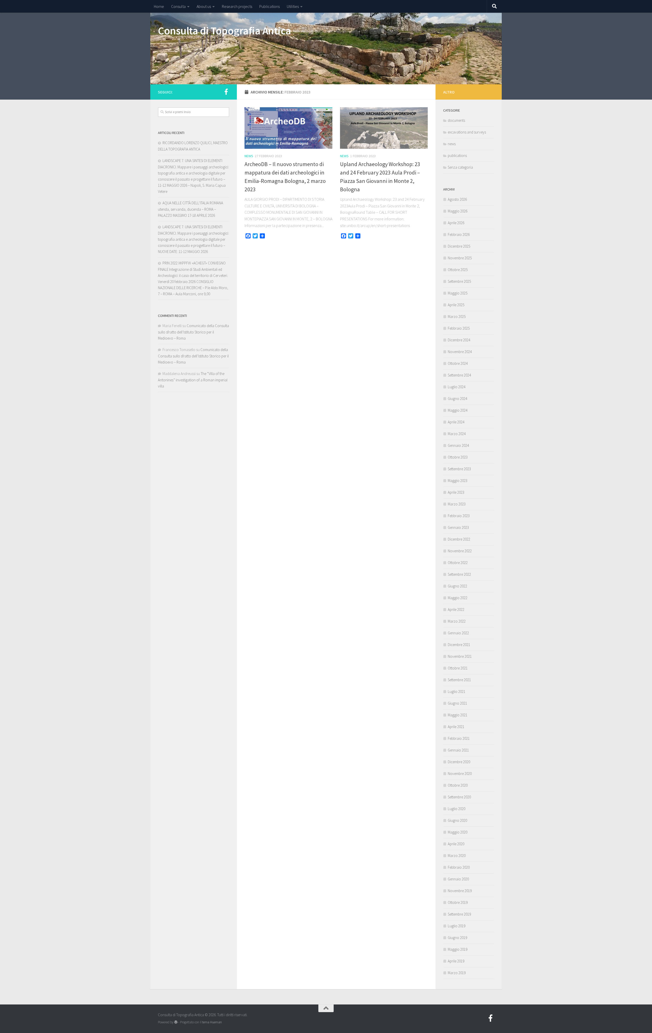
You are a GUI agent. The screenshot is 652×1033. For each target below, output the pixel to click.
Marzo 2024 (457, 433)
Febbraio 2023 (459, 515)
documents (456, 120)
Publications (269, 6)
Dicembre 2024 (459, 340)
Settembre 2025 (459, 281)
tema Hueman (212, 1022)
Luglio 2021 (456, 691)
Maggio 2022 (457, 597)
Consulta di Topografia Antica (224, 30)
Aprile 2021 (456, 726)
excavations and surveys (467, 132)
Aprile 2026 (456, 222)
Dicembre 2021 (459, 644)
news (248, 156)
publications (457, 155)
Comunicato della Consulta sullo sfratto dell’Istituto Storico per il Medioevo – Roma (193, 332)
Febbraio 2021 (459, 738)
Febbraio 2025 (459, 328)
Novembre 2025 (460, 258)
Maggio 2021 (457, 715)
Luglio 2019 (456, 925)
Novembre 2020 (460, 773)
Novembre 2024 (460, 351)
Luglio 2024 (456, 386)
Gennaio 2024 (458, 445)
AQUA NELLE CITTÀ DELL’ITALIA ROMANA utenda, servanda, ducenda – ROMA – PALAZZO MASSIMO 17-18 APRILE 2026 (190, 209)
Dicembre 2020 (459, 761)
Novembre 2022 (460, 550)
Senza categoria (460, 167)
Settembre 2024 (459, 375)
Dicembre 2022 (459, 539)
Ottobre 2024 (458, 363)
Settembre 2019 (459, 914)
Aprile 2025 (456, 304)
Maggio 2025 (457, 293)
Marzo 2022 (457, 621)
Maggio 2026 (457, 211)
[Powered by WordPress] (176, 1022)
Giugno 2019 (457, 937)
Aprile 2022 (456, 609)
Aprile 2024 (456, 422)
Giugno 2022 (457, 586)
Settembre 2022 (459, 574)
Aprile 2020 (456, 843)
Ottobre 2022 (458, 562)
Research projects (237, 6)
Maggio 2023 (457, 480)
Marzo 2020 (457, 855)
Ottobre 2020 (458, 785)
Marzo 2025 (457, 316)
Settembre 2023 (459, 468)
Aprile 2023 (456, 492)
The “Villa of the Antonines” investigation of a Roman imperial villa (192, 379)
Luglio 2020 (456, 808)
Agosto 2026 (457, 199)
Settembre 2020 (459, 797)
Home (159, 6)
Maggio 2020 (457, 832)
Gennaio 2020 (458, 879)
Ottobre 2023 (458, 457)
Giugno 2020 (457, 820)
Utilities (293, 6)
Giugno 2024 (457, 398)
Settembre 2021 (459, 679)
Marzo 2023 (457, 504)
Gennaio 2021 (458, 750)
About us (204, 6)
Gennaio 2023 (458, 527)
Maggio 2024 (457, 410)
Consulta (178, 6)
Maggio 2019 (457, 949)
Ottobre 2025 (458, 269)
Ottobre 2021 (458, 668)
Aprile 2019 (456, 961)
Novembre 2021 (460, 656)
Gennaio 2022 (458, 632)
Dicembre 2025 (459, 246)
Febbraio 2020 (459, 867)
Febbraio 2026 (459, 234)
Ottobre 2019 (458, 902)
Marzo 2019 (457, 972)
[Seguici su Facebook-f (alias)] (226, 92)
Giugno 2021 (457, 703)
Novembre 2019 (460, 890)
